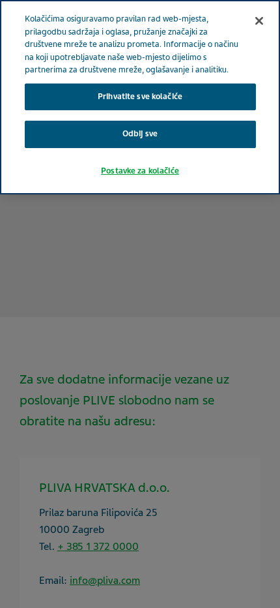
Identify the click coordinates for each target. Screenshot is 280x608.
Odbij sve (140, 134)
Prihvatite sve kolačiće (140, 96)
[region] (140, 97)
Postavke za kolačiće (140, 171)
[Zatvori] (259, 21)
